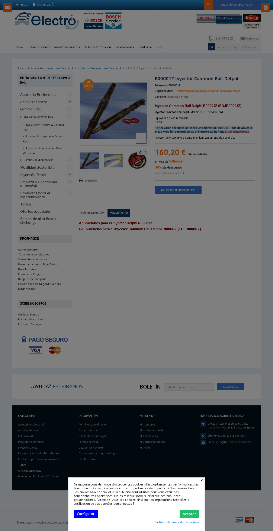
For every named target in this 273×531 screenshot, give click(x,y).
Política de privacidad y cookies (177, 522)
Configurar (85, 514)
